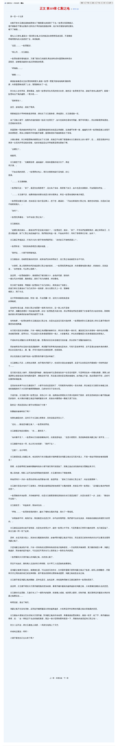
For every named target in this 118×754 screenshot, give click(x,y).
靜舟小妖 (76, 9)
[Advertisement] (90, 49)
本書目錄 (59, 678)
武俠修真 (16, 3)
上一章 (52, 678)
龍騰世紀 (9, 3)
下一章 (66, 678)
